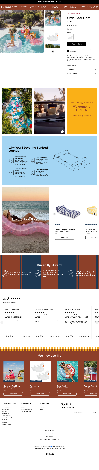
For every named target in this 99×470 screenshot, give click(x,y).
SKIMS (84, 6)
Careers (23, 407)
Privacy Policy (5, 413)
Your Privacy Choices (58, 446)
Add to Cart (13, 394)
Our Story (42, 407)
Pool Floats (34, 6)
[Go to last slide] (52, 12)
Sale (89, 6)
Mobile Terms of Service (8, 417)
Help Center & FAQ (7, 407)
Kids (65, 6)
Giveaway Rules (6, 424)
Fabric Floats (43, 7)
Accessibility (5, 422)
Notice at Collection (40, 448)
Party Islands (73, 7)
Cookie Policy (5, 420)
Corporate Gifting (26, 411)
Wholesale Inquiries (26, 409)
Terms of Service (6, 415)
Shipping (4, 411)
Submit (94, 412)
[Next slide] (52, 51)
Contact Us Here (49, 434)
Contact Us (5, 409)
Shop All (13, 6)
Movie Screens (55, 7)
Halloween (23, 6)
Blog (41, 409)
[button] (91, 7)
